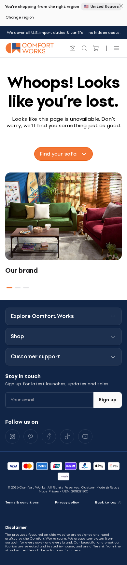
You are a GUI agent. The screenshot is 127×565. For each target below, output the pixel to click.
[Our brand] (63, 216)
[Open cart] (96, 48)
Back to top (106, 502)
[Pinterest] (30, 436)
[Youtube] (85, 436)
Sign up (108, 400)
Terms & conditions (22, 502)
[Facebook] (49, 436)
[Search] (84, 48)
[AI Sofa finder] (72, 48)
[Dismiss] (121, 6)
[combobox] (63, 154)
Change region (20, 17)
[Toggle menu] (116, 48)
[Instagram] (12, 436)
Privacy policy (67, 502)
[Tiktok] (67, 436)
